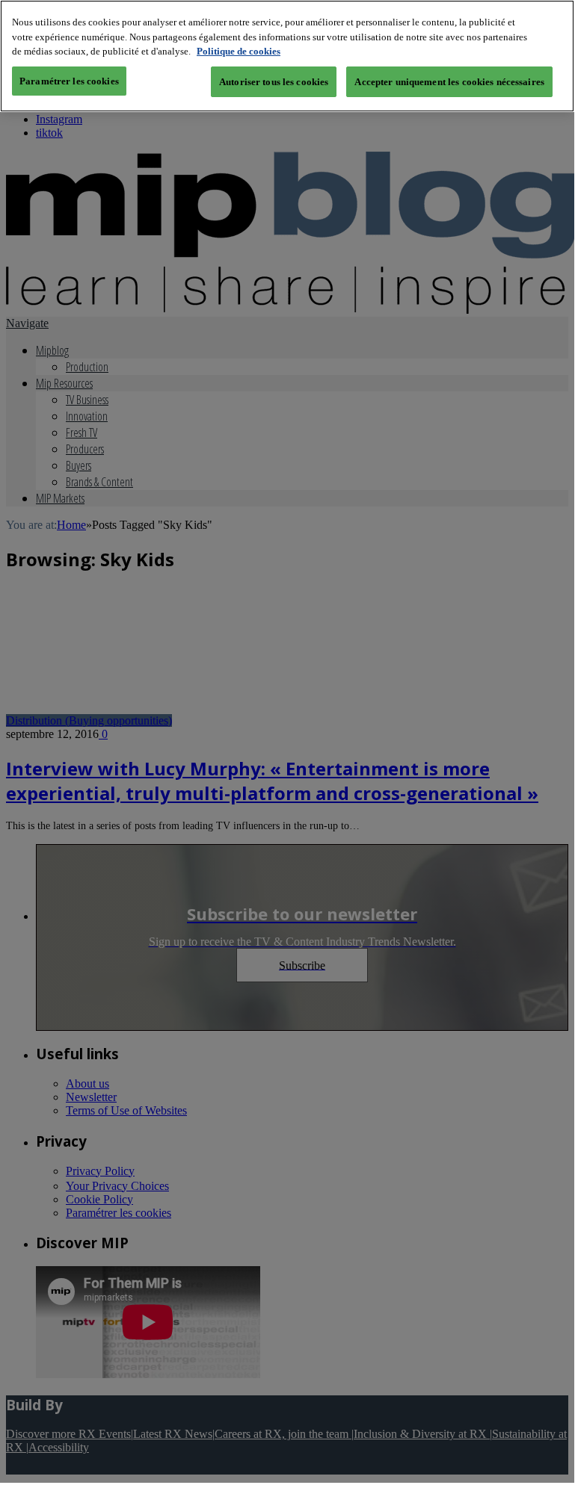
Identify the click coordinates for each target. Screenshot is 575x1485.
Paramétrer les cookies (69, 81)
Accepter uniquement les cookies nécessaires (449, 81)
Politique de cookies (238, 51)
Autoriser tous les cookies (273, 81)
